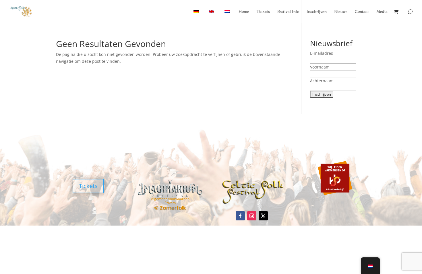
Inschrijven (317, 11)
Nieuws (340, 11)
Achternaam (322, 80)
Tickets (263, 11)
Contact (362, 11)
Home (244, 11)
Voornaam (320, 67)
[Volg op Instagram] (251, 215)
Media (382, 11)
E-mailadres (321, 53)
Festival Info (288, 11)
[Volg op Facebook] (240, 215)
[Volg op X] (263, 215)
